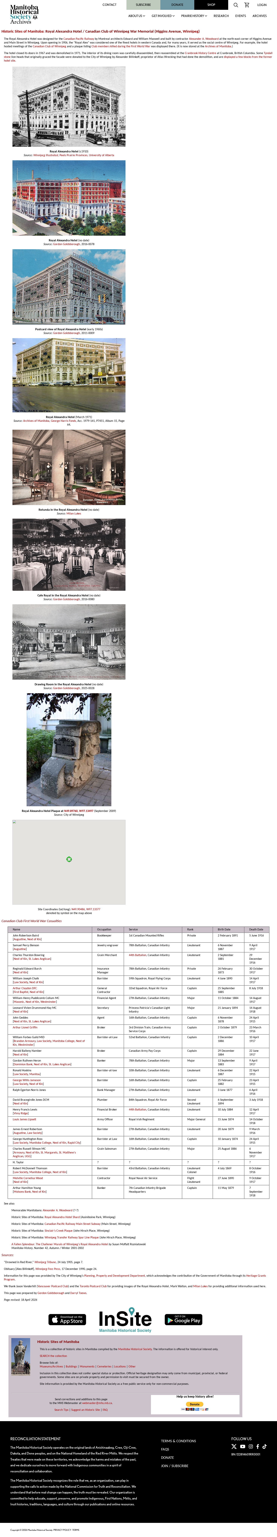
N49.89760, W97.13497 (78, 811)
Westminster (48, 1002)
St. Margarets (49, 1152)
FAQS (165, 1449)
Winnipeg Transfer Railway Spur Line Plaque (72, 1237)
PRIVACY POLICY (62, 1530)
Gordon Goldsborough (66, 244)
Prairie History (192, 16)
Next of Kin (34, 939)
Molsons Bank (22, 1191)
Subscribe (143, 5)
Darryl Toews (78, 1293)
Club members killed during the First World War (121, 46)
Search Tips (61, 1410)
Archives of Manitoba (218, 46)
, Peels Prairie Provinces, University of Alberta (86, 155)
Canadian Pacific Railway (79, 39)
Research (221, 16)
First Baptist (21, 992)
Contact (109, 5)
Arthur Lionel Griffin (25, 1027)
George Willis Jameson (27, 1080)
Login (262, 5)
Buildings (71, 1366)
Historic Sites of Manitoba (22, 32)
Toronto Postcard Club (93, 1286)
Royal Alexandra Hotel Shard (62, 1217)
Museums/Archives (51, 1366)
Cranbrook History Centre (200, 53)
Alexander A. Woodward (204, 39)
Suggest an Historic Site (85, 1410)
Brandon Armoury (24, 1041)
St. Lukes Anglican (39, 959)
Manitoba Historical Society (135, 1349)
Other (132, 1366)
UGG (28, 1156)
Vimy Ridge (21, 1113)
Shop (211, 5)
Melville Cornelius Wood (28, 1178)
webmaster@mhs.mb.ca (97, 1403)
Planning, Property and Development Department (114, 1275)
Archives (260, 16)
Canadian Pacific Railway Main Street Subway (72, 1224)
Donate (177, 5)
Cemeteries (104, 1366)
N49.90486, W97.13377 (86, 909)
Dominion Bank (23, 1064)
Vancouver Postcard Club (53, 1286)
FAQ (105, 1410)
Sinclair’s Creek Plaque (59, 1230)
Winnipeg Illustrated (45, 155)
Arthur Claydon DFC (25, 988)
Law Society (21, 982)
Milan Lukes (74, 513)
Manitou (34, 1074)
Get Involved (162, 16)
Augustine (20, 939)
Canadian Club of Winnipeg (49, 46)
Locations (120, 1366)
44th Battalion (137, 955)
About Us (135, 16)
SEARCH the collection (53, 1356)
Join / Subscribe (174, 1466)
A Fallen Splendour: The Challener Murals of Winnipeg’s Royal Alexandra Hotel (59, 1244)
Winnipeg (190, 32)
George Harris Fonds (63, 421)
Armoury (19, 1152)
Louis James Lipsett (24, 1119)
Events (240, 16)
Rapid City (74, 1142)
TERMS (75, 1530)
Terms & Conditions (178, 1441)
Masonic (19, 1002)
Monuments (87, 1366)
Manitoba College (63, 1041)
